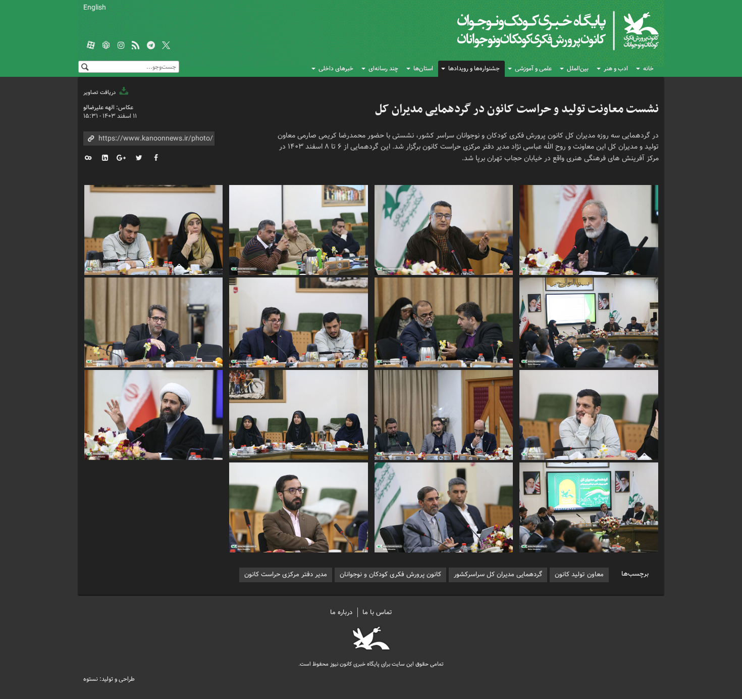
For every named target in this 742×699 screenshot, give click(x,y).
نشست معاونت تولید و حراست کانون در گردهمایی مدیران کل (517, 109)
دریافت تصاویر (100, 92)
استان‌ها (423, 68)
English (94, 7)
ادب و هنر (616, 68)
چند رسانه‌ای (383, 68)
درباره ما (341, 612)
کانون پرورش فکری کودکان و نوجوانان (540, 30)
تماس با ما (377, 612)
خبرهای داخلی (336, 68)
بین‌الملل (578, 68)
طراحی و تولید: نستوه (109, 679)
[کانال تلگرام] (150, 46)
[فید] (135, 46)
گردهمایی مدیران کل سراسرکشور (498, 574)
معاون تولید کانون (579, 574)
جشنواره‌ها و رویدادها (474, 68)
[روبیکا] (106, 46)
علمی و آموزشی (533, 68)
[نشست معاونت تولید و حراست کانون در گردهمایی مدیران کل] (589, 228)
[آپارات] (90, 46)
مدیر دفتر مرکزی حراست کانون (285, 574)
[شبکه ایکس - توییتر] (166, 46)
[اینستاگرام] (121, 46)
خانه (648, 68)
